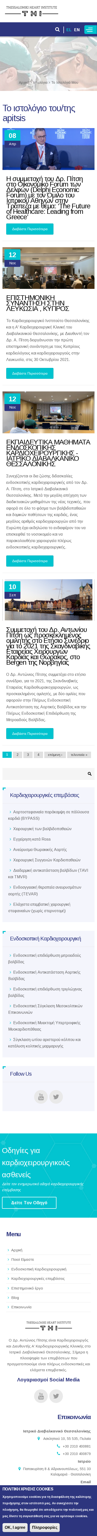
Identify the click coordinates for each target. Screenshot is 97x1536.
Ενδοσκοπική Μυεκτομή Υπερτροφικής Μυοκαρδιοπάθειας (44, 1026)
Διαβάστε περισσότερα (32, 231)
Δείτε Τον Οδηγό (29, 1202)
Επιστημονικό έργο (27, 1288)
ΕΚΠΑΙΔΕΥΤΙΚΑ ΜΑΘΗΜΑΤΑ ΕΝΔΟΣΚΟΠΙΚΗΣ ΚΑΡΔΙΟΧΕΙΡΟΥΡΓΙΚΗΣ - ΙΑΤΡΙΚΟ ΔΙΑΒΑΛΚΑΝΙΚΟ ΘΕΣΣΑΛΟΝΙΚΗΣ (48, 453)
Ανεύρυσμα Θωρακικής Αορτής (40, 850)
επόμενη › (55, 755)
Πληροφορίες (44, 1527)
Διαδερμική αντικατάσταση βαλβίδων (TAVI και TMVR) (48, 873)
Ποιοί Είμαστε (22, 1259)
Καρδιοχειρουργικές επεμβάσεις (38, 1278)
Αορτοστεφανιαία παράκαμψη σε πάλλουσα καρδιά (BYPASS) (48, 815)
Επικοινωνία (21, 1307)
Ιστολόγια (40, 82)
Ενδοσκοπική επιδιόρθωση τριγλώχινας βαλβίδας (45, 992)
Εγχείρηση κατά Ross (32, 839)
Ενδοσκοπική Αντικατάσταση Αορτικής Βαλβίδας (44, 975)
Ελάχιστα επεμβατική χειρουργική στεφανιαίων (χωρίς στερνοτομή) (39, 907)
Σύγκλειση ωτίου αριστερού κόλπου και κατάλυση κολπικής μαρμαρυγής (44, 1043)
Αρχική (24, 82)
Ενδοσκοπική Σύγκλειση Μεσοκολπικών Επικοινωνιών (45, 1009)
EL (69, 30)
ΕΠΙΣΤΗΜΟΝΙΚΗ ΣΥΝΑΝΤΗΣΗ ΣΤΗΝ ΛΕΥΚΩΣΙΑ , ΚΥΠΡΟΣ (37, 303)
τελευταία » (79, 755)
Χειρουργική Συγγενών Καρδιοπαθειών (47, 860)
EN (77, 30)
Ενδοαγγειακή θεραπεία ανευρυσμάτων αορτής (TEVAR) (44, 890)
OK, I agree (15, 1527)
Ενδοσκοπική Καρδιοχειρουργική (38, 1269)
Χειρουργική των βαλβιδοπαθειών (42, 829)
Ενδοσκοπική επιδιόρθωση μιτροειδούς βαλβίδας (44, 958)
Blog (15, 1297)
